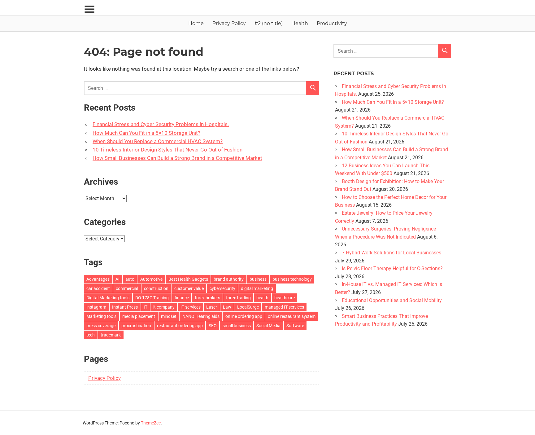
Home (196, 23)
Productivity (332, 23)
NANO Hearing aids (201, 316)
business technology (292, 279)
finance (182, 297)
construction (156, 288)
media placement (138, 316)
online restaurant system (291, 316)
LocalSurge (248, 307)
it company (164, 307)
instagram (96, 307)
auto (129, 279)
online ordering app (243, 316)
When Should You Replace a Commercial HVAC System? (158, 141)
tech (90, 334)
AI (117, 279)
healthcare (284, 297)
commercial (127, 288)
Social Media (268, 325)
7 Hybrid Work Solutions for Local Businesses (391, 253)
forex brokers (207, 297)
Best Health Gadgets (188, 279)
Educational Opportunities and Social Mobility (392, 300)
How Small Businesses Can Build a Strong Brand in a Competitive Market (177, 158)
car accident (98, 288)
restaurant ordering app (180, 325)
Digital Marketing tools (107, 297)
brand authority (229, 279)
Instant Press (125, 307)
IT (145, 307)
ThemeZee (151, 422)
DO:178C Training (152, 297)
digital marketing (257, 288)
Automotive (151, 279)
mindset (168, 316)
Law (227, 307)
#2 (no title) (268, 23)
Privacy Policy (229, 23)
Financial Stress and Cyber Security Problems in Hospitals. (161, 124)
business (258, 279)
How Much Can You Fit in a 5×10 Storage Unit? (146, 133)
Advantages (98, 279)
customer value (189, 288)
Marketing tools (101, 316)
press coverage (100, 325)
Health (299, 23)
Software (295, 325)
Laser (211, 307)
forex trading (238, 297)
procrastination (136, 325)
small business (237, 325)
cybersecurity (222, 288)
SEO (213, 325)
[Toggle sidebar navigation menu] (89, 9)
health (262, 297)
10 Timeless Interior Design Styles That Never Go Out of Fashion (167, 150)
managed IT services (284, 307)
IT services (191, 307)
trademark (111, 334)
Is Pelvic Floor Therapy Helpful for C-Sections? (392, 268)
